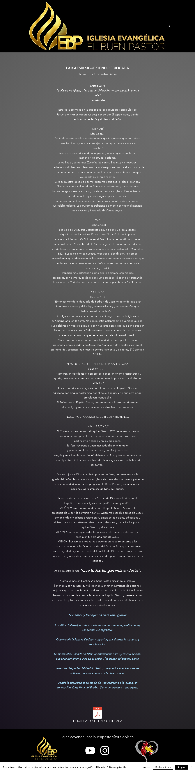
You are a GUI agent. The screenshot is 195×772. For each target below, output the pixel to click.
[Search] (169, 26)
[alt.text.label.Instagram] (105, 750)
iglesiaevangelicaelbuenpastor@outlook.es (97, 737)
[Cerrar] (191, 767)
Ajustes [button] (146, 767)
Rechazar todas (163, 767)
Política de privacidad (117, 767)
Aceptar (181, 767)
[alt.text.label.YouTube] (90, 750)
